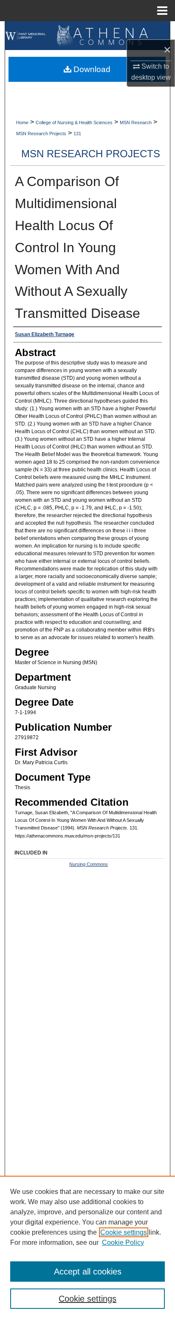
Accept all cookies (87, 1271)
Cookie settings (123, 1232)
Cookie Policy (123, 1242)
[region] (87, 1247)
